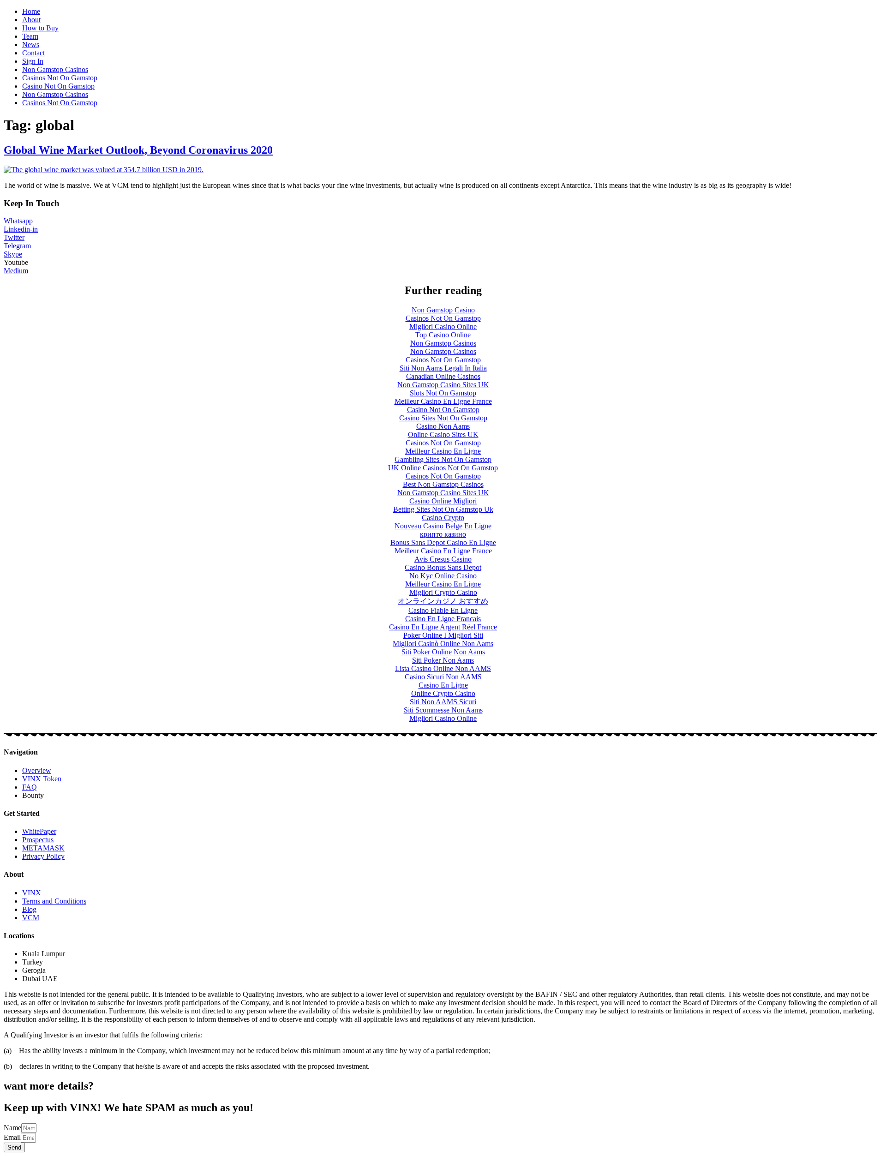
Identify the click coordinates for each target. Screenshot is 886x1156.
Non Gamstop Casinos (55, 69)
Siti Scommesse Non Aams (443, 710)
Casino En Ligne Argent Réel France (443, 627)
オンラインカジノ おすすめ (443, 601)
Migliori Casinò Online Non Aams (443, 643)
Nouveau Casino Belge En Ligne (443, 526)
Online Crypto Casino (443, 693)
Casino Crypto (443, 517)
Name (12, 1128)
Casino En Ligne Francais (443, 619)
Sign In (32, 61)
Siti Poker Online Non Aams (443, 652)
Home (31, 11)
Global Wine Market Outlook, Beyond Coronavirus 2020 (138, 150)
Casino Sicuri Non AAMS (443, 677)
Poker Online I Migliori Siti (443, 635)
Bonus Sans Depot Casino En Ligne (443, 542)
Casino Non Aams (443, 426)
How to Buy (40, 28)
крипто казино (443, 534)
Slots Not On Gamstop (443, 393)
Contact (33, 53)
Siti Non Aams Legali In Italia (443, 368)
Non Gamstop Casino (443, 310)
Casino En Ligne (443, 685)
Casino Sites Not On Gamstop (443, 418)
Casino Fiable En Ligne (443, 610)
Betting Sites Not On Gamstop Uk (443, 509)
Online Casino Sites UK (443, 434)
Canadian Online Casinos (443, 376)
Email (12, 1137)
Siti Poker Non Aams (443, 660)
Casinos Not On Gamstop (59, 78)
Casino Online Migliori (443, 501)
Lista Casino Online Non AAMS (443, 668)
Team (30, 36)
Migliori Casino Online (443, 326)
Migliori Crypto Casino (443, 592)
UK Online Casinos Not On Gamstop (443, 468)
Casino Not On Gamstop (58, 86)
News (30, 44)
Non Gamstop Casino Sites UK (443, 385)
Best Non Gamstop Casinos (443, 484)
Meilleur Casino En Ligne (443, 451)
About (31, 20)
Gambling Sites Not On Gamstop (443, 459)
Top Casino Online (443, 335)
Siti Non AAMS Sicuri (443, 702)
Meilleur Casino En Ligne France (443, 401)
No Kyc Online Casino (443, 576)
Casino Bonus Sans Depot (443, 567)
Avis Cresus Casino (443, 559)
